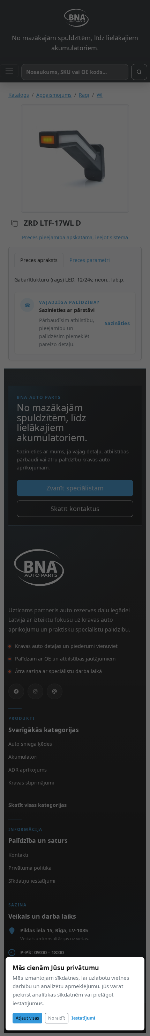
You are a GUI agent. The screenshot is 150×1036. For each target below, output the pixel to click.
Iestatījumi (83, 1018)
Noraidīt (56, 1018)
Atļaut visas (27, 1018)
